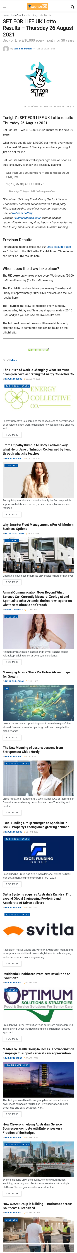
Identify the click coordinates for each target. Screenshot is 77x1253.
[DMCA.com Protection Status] (38, 349)
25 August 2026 (33, 458)
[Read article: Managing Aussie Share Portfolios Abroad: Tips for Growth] (38, 703)
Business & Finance (17, 386)
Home (6, 15)
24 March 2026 (33, 1213)
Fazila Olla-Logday (14, 534)
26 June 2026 (32, 832)
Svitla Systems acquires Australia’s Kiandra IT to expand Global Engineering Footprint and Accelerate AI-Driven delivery (37, 898)
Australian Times (14, 610)
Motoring (12, 541)
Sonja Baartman (22, 48)
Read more (13, 434)
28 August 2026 (33, 379)
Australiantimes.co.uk (27, 217)
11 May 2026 (31, 907)
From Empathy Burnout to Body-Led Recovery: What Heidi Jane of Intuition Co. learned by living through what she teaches (37, 449)
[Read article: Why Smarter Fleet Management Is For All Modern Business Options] (38, 555)
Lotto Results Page (59, 246)
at (7, 688)
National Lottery (22, 213)
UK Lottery (33, 15)
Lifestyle (11, 465)
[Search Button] (72, 6)
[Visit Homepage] (37, 6)
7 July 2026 (31, 610)
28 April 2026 (32, 1058)
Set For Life (45, 15)
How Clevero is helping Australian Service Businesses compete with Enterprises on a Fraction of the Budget (32, 1128)
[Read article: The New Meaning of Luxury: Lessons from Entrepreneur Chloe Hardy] (38, 778)
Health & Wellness (17, 1065)
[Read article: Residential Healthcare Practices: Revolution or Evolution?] (38, 1004)
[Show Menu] (4, 6)
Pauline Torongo (13, 379)
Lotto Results (18, 15)
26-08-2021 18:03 (46, 48)
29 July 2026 (33, 534)
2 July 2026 (32, 681)
